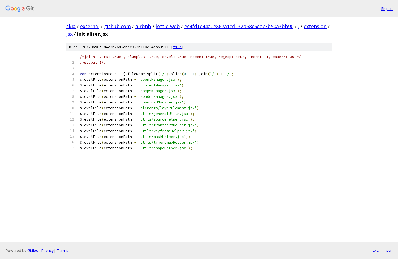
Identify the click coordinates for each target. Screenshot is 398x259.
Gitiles (32, 250)
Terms (62, 250)
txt (375, 250)
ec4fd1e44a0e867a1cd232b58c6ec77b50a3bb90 (238, 26)
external (89, 26)
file (177, 47)
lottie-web (168, 26)
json (388, 250)
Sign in (387, 8)
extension (315, 26)
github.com (117, 26)
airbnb (143, 26)
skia (71, 26)
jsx (69, 34)
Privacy (47, 250)
